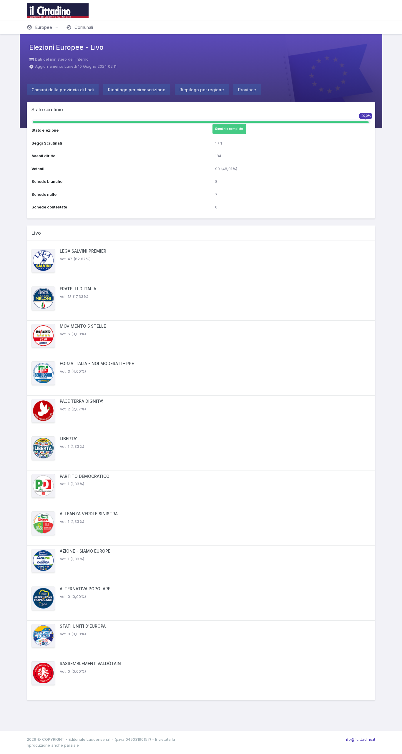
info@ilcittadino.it (359, 739)
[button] (43, 27)
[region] (201, 470)
